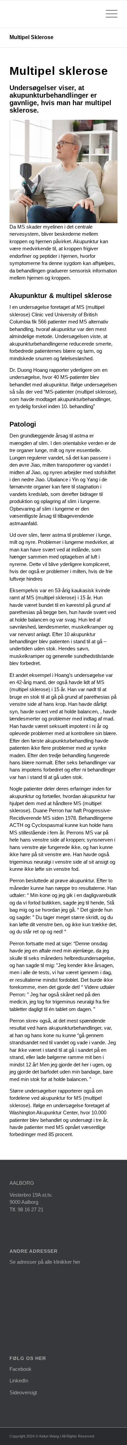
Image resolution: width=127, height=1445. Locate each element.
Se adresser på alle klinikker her (44, 1262)
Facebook (20, 1369)
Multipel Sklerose (31, 37)
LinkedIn (18, 1380)
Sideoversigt (23, 1392)
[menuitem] (108, 14)
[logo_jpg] (52, 14)
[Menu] (108, 14)
